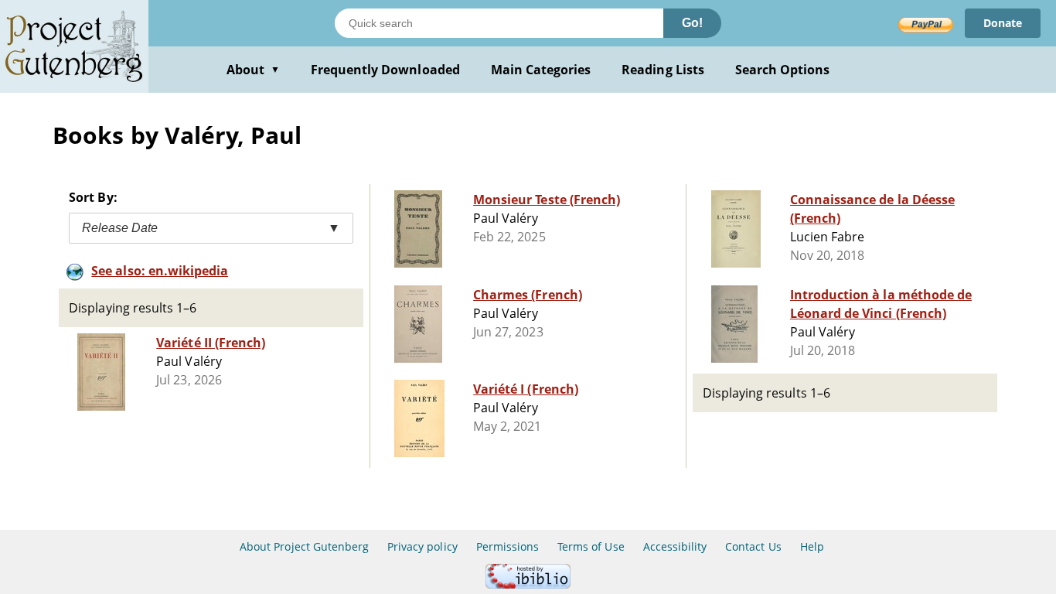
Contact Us (753, 546)
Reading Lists (663, 69)
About (253, 69)
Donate (1002, 22)
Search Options (782, 69)
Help (812, 546)
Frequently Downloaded (385, 69)
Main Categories (541, 69)
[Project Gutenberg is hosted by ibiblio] (528, 584)
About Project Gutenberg (304, 546)
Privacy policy (422, 546)
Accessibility (675, 546)
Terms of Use (590, 546)
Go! (692, 22)
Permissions (507, 546)
